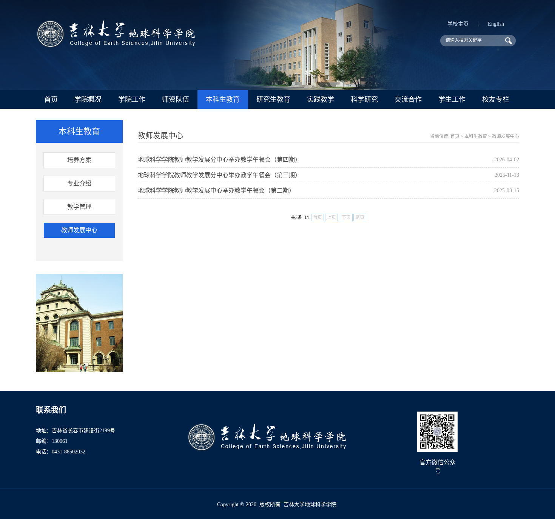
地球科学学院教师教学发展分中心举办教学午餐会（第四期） (219, 159)
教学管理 (79, 207)
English (496, 24)
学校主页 (458, 24)
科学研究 (364, 99)
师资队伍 (175, 99)
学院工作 (131, 99)
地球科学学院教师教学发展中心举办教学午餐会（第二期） (216, 190)
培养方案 (79, 160)
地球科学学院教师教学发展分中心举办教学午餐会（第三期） (219, 175)
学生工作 (452, 99)
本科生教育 (223, 99)
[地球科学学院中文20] (115, 46)
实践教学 (320, 99)
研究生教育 (273, 99)
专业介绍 (79, 183)
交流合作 (408, 99)
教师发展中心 (79, 230)
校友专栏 (495, 99)
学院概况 (88, 99)
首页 (51, 99)
